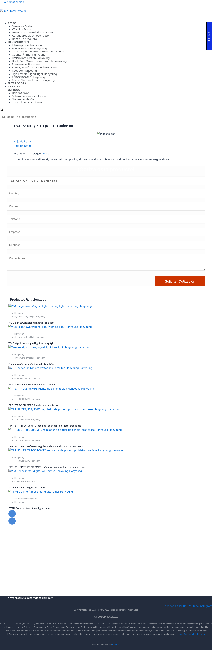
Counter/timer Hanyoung (25, 499)
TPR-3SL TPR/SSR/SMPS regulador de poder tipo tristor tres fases (45, 446)
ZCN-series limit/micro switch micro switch (31, 384)
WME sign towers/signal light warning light (31, 323)
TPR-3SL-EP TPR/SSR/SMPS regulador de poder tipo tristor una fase (46, 467)
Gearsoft (116, 645)
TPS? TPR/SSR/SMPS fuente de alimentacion (33, 405)
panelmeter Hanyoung (24, 481)
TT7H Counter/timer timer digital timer (29, 508)
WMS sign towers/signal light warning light (31, 343)
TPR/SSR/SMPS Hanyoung (27, 399)
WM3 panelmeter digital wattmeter (27, 487)
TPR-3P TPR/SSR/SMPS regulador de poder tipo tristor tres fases (44, 426)
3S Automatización (12, 2)
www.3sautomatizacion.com (192, 634)
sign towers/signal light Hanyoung (29, 316)
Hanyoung (19, 313)
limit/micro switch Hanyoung (27, 378)
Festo (46, 153)
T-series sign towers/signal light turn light (31, 364)
